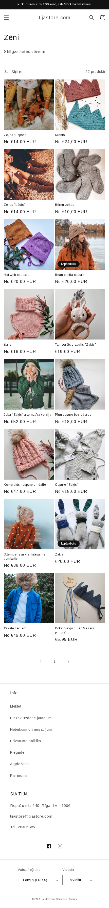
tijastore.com (48, 899)
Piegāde (17, 752)
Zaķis (59, 554)
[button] (6, 17)
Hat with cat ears (16, 275)
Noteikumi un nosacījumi (31, 729)
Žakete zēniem (15, 628)
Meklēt (16, 706)
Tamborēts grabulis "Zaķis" (75, 344)
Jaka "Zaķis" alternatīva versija (27, 414)
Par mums (19, 776)
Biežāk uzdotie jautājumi (31, 718)
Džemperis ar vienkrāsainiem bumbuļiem (26, 556)
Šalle (8, 344)
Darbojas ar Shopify (66, 899)
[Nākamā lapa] (68, 661)
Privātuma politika (25, 741)
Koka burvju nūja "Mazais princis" (74, 630)
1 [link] (41, 661)
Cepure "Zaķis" (66, 484)
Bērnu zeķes (64, 205)
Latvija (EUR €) (35, 880)
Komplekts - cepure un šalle (25, 484)
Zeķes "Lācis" (14, 205)
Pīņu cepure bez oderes (73, 414)
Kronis (60, 135)
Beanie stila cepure (69, 275)
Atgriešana (19, 764)
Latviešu (74, 880)
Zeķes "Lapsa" (15, 135)
